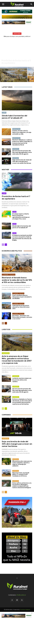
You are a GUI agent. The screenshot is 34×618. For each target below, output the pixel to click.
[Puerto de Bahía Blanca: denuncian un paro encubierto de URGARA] (6, 295)
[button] (3, 4)
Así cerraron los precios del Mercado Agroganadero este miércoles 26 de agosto (22, 152)
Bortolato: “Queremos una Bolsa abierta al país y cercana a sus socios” (22, 317)
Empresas (15, 158)
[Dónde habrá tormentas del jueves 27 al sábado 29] (17, 100)
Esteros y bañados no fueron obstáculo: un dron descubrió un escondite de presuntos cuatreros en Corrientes (22, 401)
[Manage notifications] (3, 614)
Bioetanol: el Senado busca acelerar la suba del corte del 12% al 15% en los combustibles (17, 279)
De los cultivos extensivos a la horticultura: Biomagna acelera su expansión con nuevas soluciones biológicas (21, 485)
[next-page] (6, 244)
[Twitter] (22, 600)
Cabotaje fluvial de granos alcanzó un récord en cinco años (20, 307)
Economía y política (8, 274)
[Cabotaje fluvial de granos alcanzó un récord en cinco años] (6, 305)
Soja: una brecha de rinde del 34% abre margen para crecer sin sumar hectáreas (21, 161)
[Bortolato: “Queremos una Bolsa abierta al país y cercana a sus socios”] (6, 315)
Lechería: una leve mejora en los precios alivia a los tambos (21, 379)
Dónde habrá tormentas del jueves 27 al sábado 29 (14, 116)
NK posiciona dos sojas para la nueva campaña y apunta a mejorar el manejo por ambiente (22, 463)
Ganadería (16, 149)
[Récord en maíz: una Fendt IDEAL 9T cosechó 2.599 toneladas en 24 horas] (6, 473)
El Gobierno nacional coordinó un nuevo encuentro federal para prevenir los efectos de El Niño (22, 237)
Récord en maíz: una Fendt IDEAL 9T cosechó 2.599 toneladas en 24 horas (20, 474)
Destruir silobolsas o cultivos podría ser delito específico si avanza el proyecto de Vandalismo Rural (22, 142)
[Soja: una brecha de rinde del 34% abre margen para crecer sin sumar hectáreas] (6, 160)
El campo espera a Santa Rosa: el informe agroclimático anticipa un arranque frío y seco (21, 216)
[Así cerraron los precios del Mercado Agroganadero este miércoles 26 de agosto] (6, 151)
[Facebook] (12, 600)
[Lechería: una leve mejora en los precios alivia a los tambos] (6, 378)
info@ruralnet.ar (21, 595)
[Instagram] (17, 600)
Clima (3, 57)
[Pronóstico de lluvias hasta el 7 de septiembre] (17, 55)
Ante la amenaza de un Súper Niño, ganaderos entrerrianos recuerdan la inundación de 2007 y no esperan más (17, 359)
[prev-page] (3, 244)
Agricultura (16, 129)
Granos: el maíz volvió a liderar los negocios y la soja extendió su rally (21, 132)
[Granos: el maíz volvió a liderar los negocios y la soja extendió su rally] (6, 131)
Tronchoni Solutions (25, 609)
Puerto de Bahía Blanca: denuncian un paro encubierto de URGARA (22, 297)
